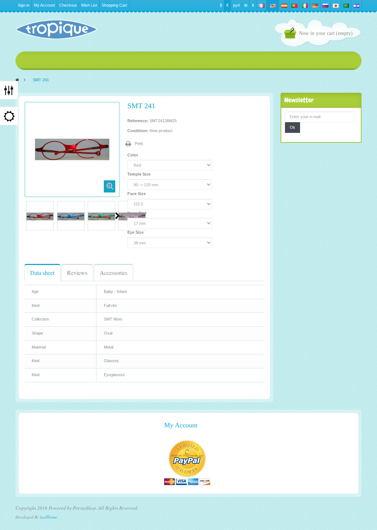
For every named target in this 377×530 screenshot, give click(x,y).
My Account (44, 5)
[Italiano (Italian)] (305, 5)
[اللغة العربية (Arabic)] (346, 5)
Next (117, 215)
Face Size (137, 193)
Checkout (68, 5)
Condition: (137, 130)
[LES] (55, 29)
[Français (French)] (261, 5)
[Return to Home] (17, 80)
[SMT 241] (40, 216)
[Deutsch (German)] (315, 5)
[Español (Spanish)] (284, 5)
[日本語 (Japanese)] (336, 5)
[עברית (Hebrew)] (356, 5)
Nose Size (137, 213)
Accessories (113, 272)
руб (236, 5)
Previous (27, 215)
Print (139, 143)
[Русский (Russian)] (325, 5)
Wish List (89, 5)
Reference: (137, 121)
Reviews (77, 272)
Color (133, 155)
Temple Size (139, 174)
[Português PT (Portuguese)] (294, 5)
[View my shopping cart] (291, 34)
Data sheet (42, 272)
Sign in (23, 5)
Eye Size (136, 232)
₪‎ (245, 5)
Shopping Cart (114, 5)
